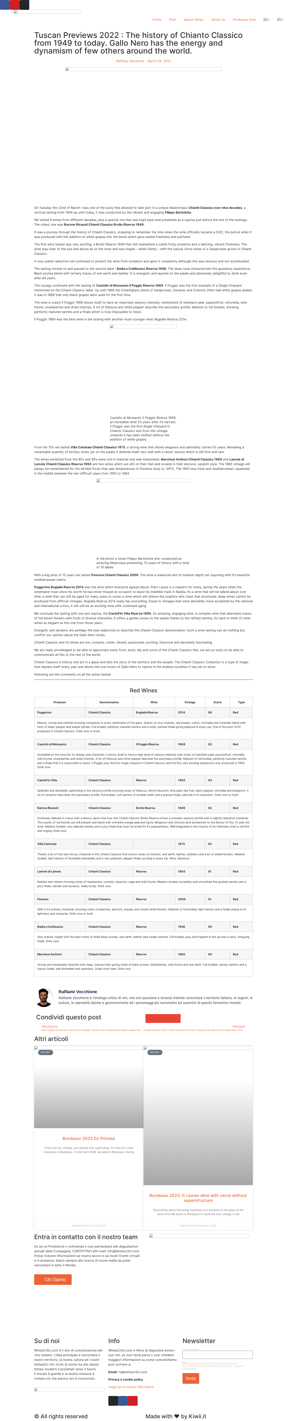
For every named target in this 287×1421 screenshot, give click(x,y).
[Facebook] (5, 5)
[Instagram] (24, 5)
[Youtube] (15, 5)
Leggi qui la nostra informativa (131, 1387)
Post (172, 19)
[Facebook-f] (123, 1401)
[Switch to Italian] (266, 19)
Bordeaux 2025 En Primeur (88, 1138)
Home (156, 19)
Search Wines (193, 19)
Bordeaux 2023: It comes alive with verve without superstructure (198, 1198)
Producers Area (244, 19)
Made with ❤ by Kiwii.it (175, 1416)
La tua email (191, 1349)
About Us (218, 19)
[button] (149, 1018)
